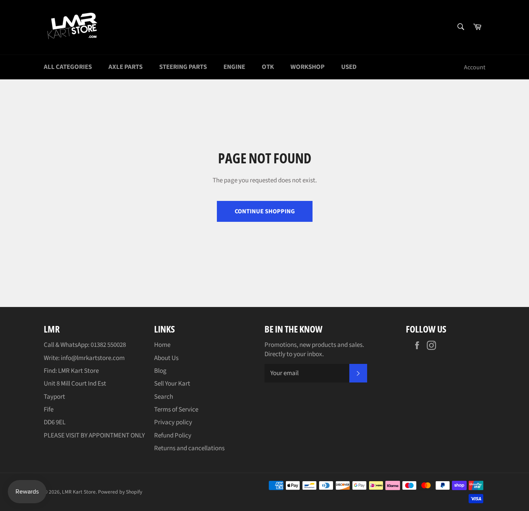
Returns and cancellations (189, 448)
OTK (268, 67)
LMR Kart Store (79, 492)
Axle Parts (125, 67)
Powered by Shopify (120, 492)
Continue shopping (265, 211)
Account (474, 67)
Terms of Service (176, 409)
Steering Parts (183, 67)
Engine (234, 67)
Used (349, 67)
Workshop (307, 67)
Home (162, 345)
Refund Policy (172, 435)
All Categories (68, 67)
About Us (166, 358)
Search (163, 396)
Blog (160, 371)
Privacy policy (173, 422)
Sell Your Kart (172, 383)
